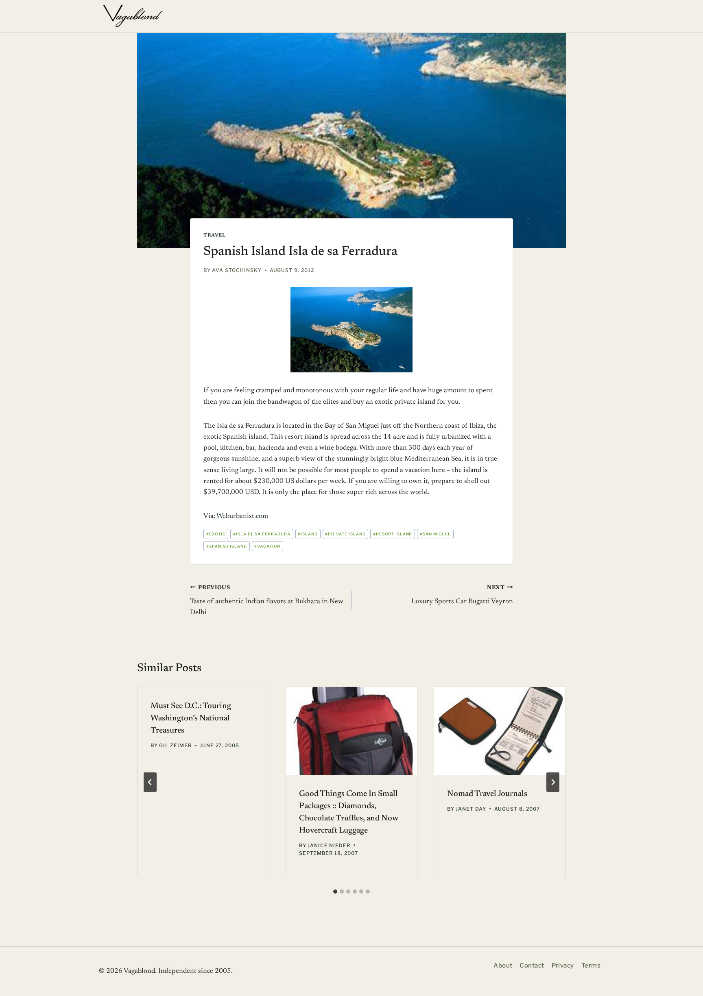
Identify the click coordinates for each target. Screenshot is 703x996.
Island (308, 534)
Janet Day (471, 809)
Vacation (267, 546)
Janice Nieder (329, 845)
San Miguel (435, 534)
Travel (214, 235)
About (502, 965)
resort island (392, 534)
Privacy (563, 965)
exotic (216, 534)
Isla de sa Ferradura (261, 534)
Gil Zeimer (175, 745)
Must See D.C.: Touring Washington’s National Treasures (191, 718)
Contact (532, 965)
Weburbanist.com (242, 516)
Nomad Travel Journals (487, 794)
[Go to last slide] (150, 782)
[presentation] (351, 730)
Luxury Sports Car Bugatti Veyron (462, 595)
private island (345, 534)
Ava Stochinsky (236, 270)
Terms (590, 965)
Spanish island (226, 546)
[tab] (335, 891)
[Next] (552, 782)
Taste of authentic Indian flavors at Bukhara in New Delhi (266, 600)
